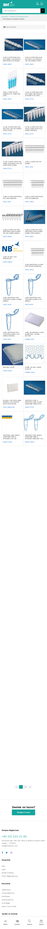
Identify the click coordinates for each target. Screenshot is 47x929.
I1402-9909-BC (9, 407)
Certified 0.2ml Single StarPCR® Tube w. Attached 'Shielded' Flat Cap (34, 436)
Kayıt (4, 869)
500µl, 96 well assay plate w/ (33, 368)
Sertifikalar (6, 896)
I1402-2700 (29, 134)
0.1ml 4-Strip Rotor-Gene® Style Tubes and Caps (11, 93)
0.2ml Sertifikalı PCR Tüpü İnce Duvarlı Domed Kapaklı (12, 299)
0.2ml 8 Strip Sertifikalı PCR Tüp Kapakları (34, 197)
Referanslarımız (7, 900)
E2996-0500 (30, 372)
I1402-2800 (29, 236)
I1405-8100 (7, 339)
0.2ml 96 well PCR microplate (10, 257)
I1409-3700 (29, 99)
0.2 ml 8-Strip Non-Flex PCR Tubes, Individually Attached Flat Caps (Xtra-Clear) (34, 93)
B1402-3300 (7, 442)
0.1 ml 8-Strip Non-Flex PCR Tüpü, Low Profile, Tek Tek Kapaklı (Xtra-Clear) (33, 59)
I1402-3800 (29, 64)
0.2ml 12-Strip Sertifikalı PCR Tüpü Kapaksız (12, 197)
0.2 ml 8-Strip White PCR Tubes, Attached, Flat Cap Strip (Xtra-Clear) (12, 163)
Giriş (3, 866)
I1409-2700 (7, 168)
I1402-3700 (7, 134)
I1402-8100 (29, 304)
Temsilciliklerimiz (8, 893)
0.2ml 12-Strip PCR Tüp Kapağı (33, 162)
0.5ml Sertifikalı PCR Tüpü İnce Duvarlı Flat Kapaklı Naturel (11, 334)
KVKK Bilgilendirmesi (10, 876)
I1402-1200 (7, 202)
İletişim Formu (23, 812)
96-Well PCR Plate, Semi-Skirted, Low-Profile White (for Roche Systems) (12, 402)
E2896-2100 (29, 339)
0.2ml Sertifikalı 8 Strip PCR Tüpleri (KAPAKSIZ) (34, 265)
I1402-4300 (7, 304)
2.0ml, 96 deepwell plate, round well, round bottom (34, 334)
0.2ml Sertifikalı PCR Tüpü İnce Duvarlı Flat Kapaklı (33, 299)
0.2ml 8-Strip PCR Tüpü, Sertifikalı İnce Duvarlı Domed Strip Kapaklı (34, 231)
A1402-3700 (29, 407)
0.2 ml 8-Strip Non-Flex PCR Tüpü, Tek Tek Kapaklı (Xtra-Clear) (12, 128)
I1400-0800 (29, 202)
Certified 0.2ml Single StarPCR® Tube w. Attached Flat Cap (11, 436)
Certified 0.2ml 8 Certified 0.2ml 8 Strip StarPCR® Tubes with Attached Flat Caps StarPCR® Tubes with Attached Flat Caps (33, 402)
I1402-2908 (7, 236)
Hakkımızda (6, 890)
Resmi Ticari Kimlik (9, 906)
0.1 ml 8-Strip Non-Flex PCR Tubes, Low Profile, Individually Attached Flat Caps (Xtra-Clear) (12, 59)
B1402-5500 (29, 442)
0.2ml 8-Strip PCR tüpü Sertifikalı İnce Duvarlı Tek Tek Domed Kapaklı (12, 231)
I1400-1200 (29, 167)
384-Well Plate (8, 367)
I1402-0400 (7, 99)
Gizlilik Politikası (8, 873)
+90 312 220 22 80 (14, 836)
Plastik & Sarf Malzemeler (19, 16)
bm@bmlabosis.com (10, 846)
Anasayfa (5, 16)
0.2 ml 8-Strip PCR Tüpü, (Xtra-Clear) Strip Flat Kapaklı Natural (34, 128)
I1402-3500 (29, 270)
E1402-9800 (7, 262)
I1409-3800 (7, 64)
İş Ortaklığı (6, 903)
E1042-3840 (7, 371)
